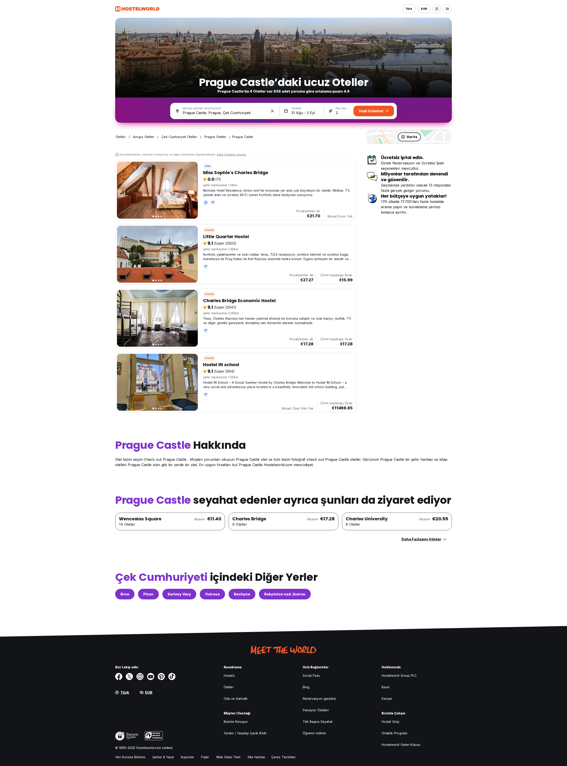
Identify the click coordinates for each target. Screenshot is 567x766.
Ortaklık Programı (394, 733)
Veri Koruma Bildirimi (130, 757)
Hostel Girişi (390, 721)
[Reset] (272, 111)
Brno (124, 594)
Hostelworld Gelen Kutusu (401, 745)
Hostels (229, 675)
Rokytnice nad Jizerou (284, 594)
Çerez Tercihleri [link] (283, 757)
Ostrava (212, 594)
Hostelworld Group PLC (399, 675)
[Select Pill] (436, 8)
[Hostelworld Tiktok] (171, 676)
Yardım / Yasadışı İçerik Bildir (245, 733)
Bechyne (242, 594)
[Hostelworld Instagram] (140, 676)
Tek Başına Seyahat (318, 721)
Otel (208, 166)
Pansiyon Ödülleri (316, 710)
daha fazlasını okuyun (231, 154)
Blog (306, 687)
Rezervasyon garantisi (319, 698)
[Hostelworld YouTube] (150, 676)
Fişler (205, 757)
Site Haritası (256, 757)
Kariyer (387, 698)
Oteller (229, 687)
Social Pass (311, 675)
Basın (386, 687)
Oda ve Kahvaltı (236, 698)
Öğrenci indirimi (314, 733)
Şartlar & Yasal (163, 757)
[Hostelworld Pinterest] (161, 676)
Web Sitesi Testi (228, 757)
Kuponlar (187, 757)
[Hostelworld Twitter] (129, 676)
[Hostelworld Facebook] (118, 676)
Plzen (148, 594)
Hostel (209, 230)
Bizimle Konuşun (236, 721)
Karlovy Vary (179, 594)
